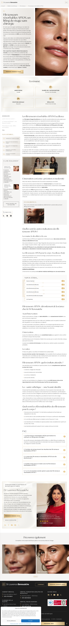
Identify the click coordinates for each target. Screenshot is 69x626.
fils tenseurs (15, 54)
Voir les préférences (11, 620)
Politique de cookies (14, 623)
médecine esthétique (28, 269)
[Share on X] (3, 215)
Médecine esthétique (44, 613)
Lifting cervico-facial (30, 222)
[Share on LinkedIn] (10, 215)
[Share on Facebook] (7, 215)
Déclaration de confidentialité (25, 623)
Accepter (30, 620)
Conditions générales (45, 619)
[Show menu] (67, 2)
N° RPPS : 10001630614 (56, 619)
